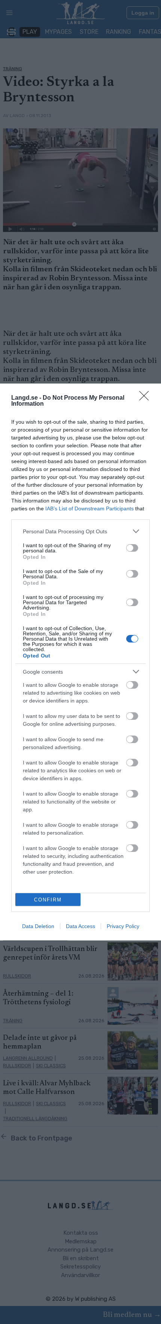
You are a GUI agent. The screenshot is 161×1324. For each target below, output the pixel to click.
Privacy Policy (123, 926)
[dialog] (80, 662)
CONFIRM (48, 900)
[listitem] (80, 531)
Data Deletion (38, 926)
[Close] (146, 398)
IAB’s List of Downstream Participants (89, 509)
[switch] (132, 548)
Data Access (80, 926)
